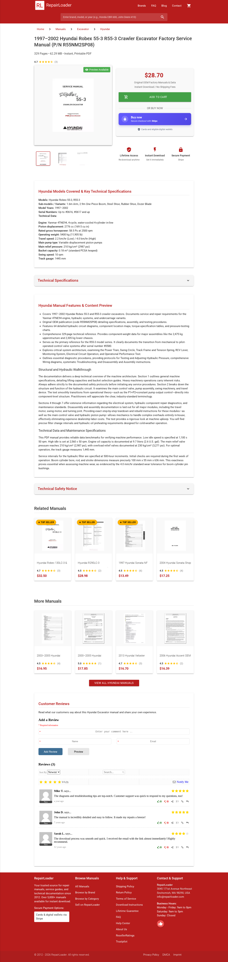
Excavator (83, 29)
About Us (121, 929)
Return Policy (124, 892)
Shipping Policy (125, 886)
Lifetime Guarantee (127, 911)
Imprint (177, 954)
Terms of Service (126, 898)
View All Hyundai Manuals (114, 683)
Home (40, 29)
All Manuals (82, 886)
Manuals (61, 29)
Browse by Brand (85, 892)
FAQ (153, 5)
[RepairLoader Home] (53, 5)
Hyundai (105, 29)
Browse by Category (87, 898)
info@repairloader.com (170, 896)
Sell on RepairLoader (87, 904)
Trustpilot (121, 941)
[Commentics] (114, 789)
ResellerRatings (125, 935)
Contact (177, 5)
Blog (164, 5)
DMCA (166, 954)
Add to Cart (145, 97)
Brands (142, 5)
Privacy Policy (151, 954)
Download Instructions (129, 904)
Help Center (123, 923)
